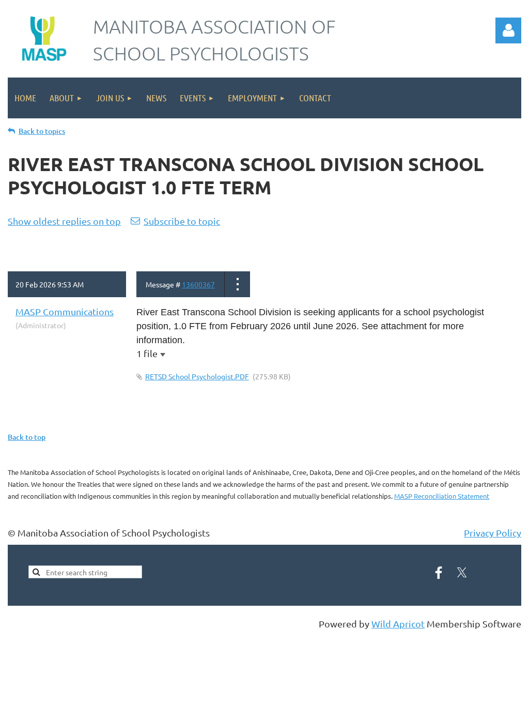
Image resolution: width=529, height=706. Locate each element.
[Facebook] (438, 572)
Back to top (26, 437)
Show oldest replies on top (64, 221)
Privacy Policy (492, 532)
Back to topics (42, 131)
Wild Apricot (398, 623)
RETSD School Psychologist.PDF (197, 376)
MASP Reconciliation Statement (441, 496)
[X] (462, 572)
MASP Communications (64, 311)
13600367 (198, 284)
